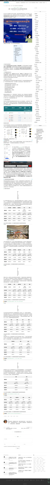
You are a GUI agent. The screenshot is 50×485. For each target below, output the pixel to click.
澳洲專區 (14, 0)
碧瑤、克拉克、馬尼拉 (41, 89)
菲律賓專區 (8, 0)
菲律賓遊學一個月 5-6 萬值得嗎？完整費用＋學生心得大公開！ (12, 458)
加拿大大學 (41, 457)
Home (4, 5)
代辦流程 (44, 2)
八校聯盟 (37, 457)
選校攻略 (41, 113)
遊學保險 (40, 122)
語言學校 (41, 471)
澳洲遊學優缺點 (33, 2)
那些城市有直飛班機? (39, 129)
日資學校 (41, 84)
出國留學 (40, 13)
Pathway (34, 457)
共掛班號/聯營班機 (17, 50)
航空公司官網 (16, 53)
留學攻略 (40, 22)
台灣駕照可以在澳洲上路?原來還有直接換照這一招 (14, 413)
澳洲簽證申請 (40, 60)
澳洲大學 (40, 57)
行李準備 (41, 107)
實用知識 (37, 2)
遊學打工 (40, 28)
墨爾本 (15, 57)
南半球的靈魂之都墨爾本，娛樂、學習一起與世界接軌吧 (15, 301)
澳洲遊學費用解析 (23, 2)
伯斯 (15, 58)
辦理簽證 (40, 71)
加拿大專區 (17, 0)
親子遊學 (38, 471)
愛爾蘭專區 (11, 0)
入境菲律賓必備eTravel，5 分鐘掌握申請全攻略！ (12, 468)
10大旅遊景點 (40, 2)
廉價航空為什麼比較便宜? (40, 131)
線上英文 (40, 64)
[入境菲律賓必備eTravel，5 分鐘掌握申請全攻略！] (6, 469)
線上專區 (20, 0)
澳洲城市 (40, 55)
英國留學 (42, 467)
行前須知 (40, 37)
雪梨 (15, 56)
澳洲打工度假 (44, 462)
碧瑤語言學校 (41, 120)
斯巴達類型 (41, 82)
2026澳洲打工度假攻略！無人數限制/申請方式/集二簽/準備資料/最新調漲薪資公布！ (13, 473)
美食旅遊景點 (40, 35)
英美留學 (40, 66)
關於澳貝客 (5, 0)
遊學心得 (40, 26)
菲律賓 (40, 73)
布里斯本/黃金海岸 (17, 55)
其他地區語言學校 (41, 116)
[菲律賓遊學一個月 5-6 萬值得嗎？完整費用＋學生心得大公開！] (6, 458)
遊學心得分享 (40, 46)
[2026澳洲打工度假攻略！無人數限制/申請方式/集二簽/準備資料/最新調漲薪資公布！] (6, 473)
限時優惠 (23, 0)
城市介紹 (27, 2)
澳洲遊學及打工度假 (40, 62)
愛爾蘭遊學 (35, 462)
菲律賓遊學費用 (35, 471)
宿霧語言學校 (41, 118)
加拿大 (40, 19)
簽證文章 (40, 102)
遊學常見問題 (40, 109)
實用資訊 (40, 93)
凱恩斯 (15, 59)
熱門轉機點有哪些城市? (39, 130)
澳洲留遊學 (6, 5)
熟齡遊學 (40, 95)
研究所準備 (40, 69)
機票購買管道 (16, 51)
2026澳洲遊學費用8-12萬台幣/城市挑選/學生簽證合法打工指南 (13, 463)
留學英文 (40, 17)
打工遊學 (40, 33)
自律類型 (41, 91)
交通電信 (12, 5)
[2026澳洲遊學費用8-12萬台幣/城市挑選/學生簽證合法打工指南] (6, 463)
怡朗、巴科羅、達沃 (41, 80)
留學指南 (40, 15)
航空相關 (41, 42)
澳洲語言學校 (18, 2)
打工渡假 (29, 2)
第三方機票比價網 (17, 52)
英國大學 (39, 467)
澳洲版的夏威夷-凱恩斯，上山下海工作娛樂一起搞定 (14, 358)
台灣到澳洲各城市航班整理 (17, 54)
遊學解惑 (41, 111)
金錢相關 (41, 44)
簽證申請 (40, 24)
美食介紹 (41, 100)
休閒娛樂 (41, 98)
